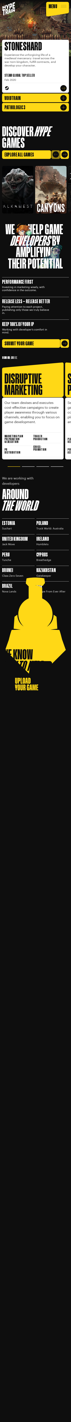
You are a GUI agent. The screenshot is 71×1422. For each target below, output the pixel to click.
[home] (8, 9)
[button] (57, 9)
